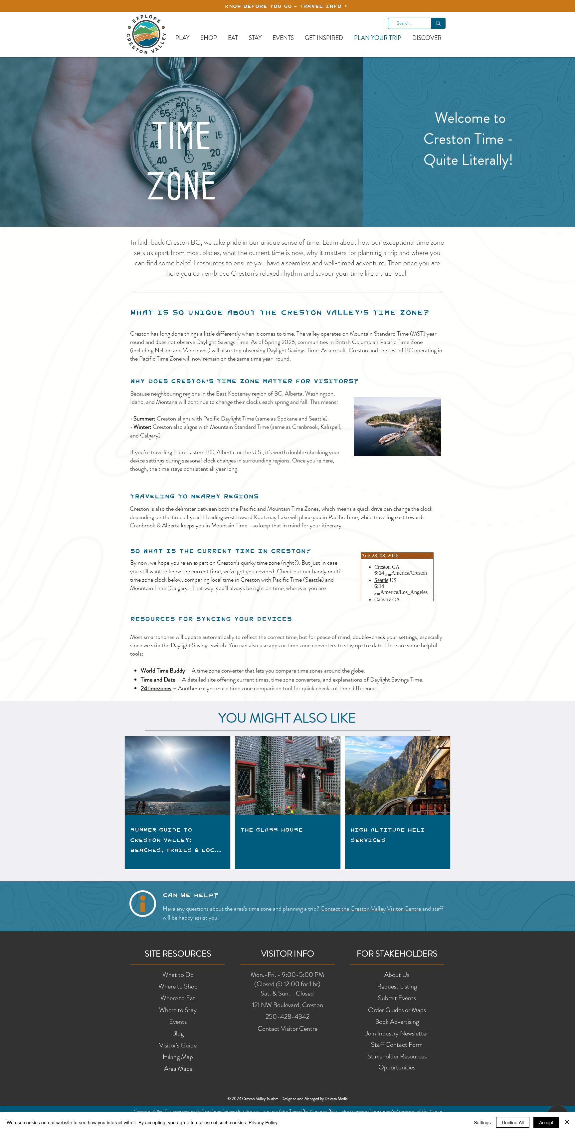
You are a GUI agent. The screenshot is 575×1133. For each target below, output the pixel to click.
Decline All (513, 1122)
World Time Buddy (163, 670)
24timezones (156, 688)
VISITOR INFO (287, 954)
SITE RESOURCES (178, 954)
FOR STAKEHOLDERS (397, 954)
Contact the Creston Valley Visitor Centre (370, 908)
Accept (546, 1122)
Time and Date (158, 679)
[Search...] (438, 23)
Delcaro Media (336, 1099)
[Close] (567, 1122)
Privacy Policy (263, 1122)
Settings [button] (482, 1122)
